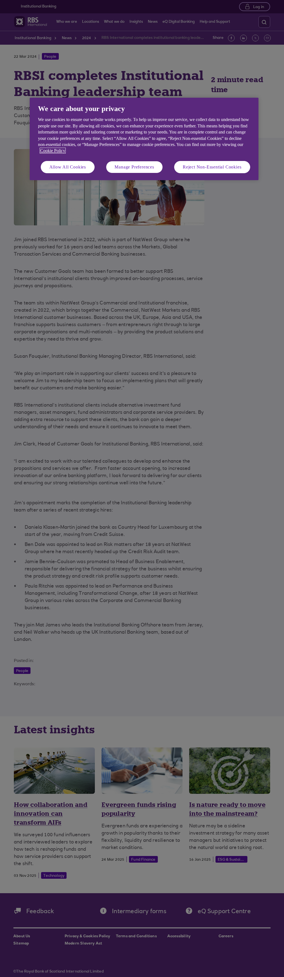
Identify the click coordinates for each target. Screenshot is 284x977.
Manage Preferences (134, 167)
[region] (144, 139)
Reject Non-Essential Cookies (212, 167)
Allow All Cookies (67, 167)
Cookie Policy (52, 150)
